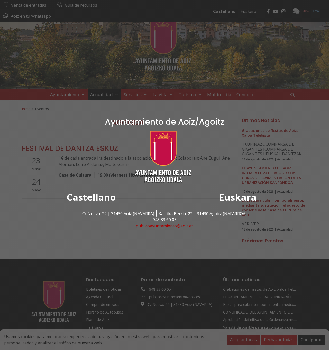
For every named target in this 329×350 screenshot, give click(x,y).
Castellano (91, 197)
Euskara (238, 197)
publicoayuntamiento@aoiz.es (165, 226)
